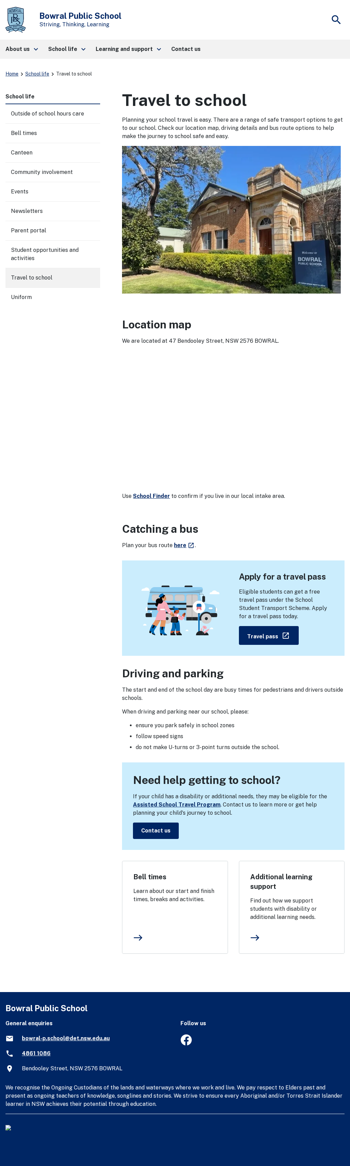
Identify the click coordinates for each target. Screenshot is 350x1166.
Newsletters (27, 211)
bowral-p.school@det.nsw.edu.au (66, 1038)
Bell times (149, 877)
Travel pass (273, 635)
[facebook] (186, 1043)
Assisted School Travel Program (176, 804)
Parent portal (28, 230)
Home (11, 74)
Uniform (21, 297)
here (184, 545)
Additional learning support (281, 882)
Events (19, 191)
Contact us (156, 830)
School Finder (151, 496)
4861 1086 (36, 1053)
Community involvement (42, 172)
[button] (21, 49)
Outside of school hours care (47, 113)
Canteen (21, 152)
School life (37, 74)
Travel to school (31, 277)
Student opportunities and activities (45, 254)
